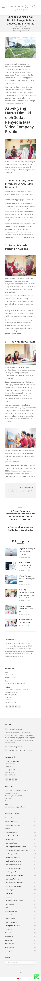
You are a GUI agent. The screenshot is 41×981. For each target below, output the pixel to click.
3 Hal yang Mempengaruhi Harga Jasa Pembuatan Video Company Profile (26, 594)
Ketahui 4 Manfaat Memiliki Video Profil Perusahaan (26, 608)
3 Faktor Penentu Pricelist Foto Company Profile (27, 578)
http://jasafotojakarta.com (27, 491)
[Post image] (11, 552)
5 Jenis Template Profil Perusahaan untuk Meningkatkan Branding (27, 565)
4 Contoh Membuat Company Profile (25, 621)
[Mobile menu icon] (3, 7)
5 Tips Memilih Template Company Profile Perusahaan (27, 551)
